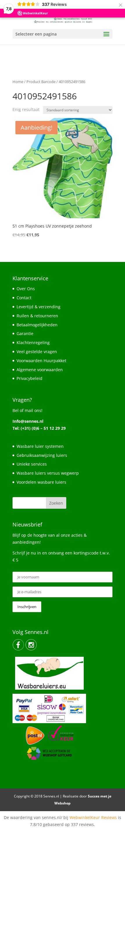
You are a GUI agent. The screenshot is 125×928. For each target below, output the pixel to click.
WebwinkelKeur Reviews (93, 817)
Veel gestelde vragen (37, 351)
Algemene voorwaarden (40, 369)
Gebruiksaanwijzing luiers (42, 455)
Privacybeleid (29, 378)
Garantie (25, 333)
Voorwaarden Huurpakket (41, 360)
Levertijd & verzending (38, 306)
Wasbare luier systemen (40, 446)
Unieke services (32, 464)
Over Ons (26, 288)
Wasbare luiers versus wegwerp (48, 473)
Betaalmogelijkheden (37, 324)
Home (17, 81)
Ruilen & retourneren (37, 315)
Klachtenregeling (33, 342)
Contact (24, 297)
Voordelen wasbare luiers (41, 482)
